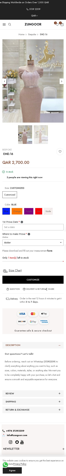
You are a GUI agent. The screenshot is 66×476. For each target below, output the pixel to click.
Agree (12, 470)
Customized (9, 194)
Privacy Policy (19, 463)
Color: (10, 204)
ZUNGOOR (33, 24)
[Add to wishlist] (60, 151)
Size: (14, 188)
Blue (6, 211)
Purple (29, 211)
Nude (48, 211)
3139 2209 (34, 9)
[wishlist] (57, 25)
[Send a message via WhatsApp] (5, 465)
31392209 (49, 361)
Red (39, 211)
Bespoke (7, 149)
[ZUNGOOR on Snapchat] (17, 442)
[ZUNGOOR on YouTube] (22, 442)
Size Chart (15, 270)
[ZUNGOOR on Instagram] (10, 442)
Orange (17, 211)
